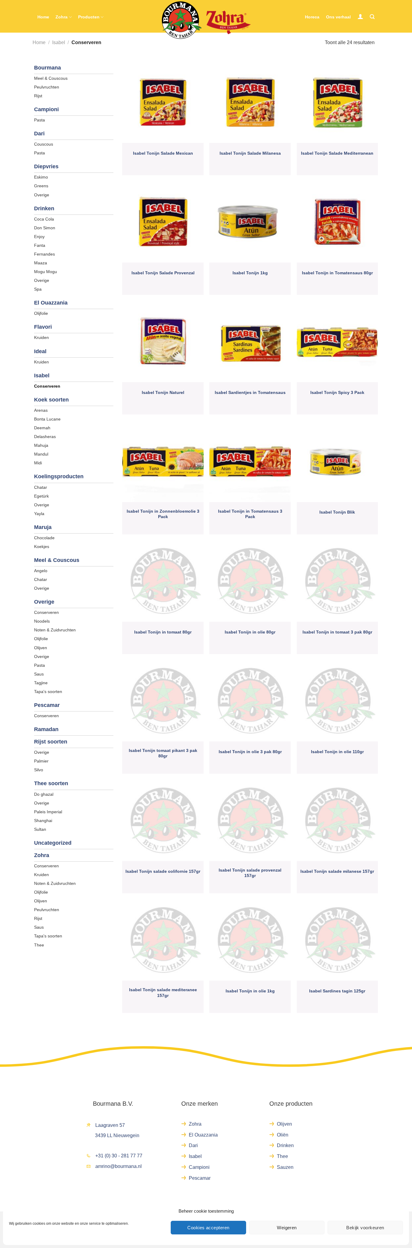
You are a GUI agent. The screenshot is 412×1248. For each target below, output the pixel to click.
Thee (39, 945)
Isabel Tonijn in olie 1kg (250, 990)
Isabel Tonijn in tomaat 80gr (163, 632)
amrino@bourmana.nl (118, 1166)
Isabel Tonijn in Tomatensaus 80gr (337, 272)
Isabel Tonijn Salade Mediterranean (337, 153)
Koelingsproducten (59, 476)
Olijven (40, 647)
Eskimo (41, 177)
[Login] (360, 16)
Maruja (43, 527)
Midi (38, 462)
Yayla (39, 513)
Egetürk (41, 496)
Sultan (40, 829)
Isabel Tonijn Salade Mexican (163, 153)
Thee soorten (51, 783)
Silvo (38, 769)
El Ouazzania (51, 303)
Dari (39, 134)
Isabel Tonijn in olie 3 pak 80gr (250, 751)
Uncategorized (52, 843)
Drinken (44, 208)
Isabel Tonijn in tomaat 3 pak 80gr (337, 632)
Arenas (41, 410)
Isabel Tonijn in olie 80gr (250, 632)
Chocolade (44, 537)
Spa (38, 289)
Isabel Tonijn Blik (337, 512)
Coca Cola (44, 219)
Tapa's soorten (48, 691)
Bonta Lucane (47, 419)
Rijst (38, 95)
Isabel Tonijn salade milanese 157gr (337, 871)
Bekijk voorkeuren (365, 1227)
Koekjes (41, 546)
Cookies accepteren (208, 1227)
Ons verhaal (338, 17)
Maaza (40, 262)
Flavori (43, 327)
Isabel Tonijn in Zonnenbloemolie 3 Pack (163, 514)
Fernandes (44, 254)
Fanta (39, 245)
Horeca (312, 17)
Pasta (39, 120)
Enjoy (39, 236)
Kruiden (41, 337)
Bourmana (47, 68)
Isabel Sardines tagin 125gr (337, 990)
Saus (39, 674)
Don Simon (44, 227)
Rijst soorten (50, 742)
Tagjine (41, 682)
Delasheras (45, 436)
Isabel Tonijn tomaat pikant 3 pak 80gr (163, 753)
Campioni (46, 109)
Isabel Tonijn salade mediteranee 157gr (163, 992)
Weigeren (287, 1227)
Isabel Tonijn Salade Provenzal (163, 272)
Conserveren (47, 386)
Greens (41, 185)
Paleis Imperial (48, 811)
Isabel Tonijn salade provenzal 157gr (250, 873)
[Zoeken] (372, 17)
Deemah (42, 427)
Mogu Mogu (45, 271)
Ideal (40, 351)
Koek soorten (51, 400)
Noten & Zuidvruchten (55, 629)
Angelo (40, 570)
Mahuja (41, 445)
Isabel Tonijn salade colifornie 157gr (162, 871)
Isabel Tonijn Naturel (163, 392)
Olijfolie (41, 313)
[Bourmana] (206, 20)
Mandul (41, 454)
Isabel (58, 42)
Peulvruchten (46, 87)
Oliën (282, 1134)
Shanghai (43, 820)
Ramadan (46, 729)
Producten (89, 17)
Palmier (41, 761)
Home (43, 17)
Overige (41, 194)
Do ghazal (43, 794)
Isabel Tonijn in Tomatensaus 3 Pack (250, 514)
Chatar (40, 487)
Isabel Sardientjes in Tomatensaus (250, 392)
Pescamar (47, 705)
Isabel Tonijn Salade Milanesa (250, 153)
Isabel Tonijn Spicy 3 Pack (337, 392)
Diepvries (46, 166)
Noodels (42, 621)
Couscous (43, 144)
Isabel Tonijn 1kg (250, 272)
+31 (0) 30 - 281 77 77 (118, 1155)
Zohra (61, 17)
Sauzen (285, 1167)
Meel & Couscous (51, 78)
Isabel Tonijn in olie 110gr (337, 751)
